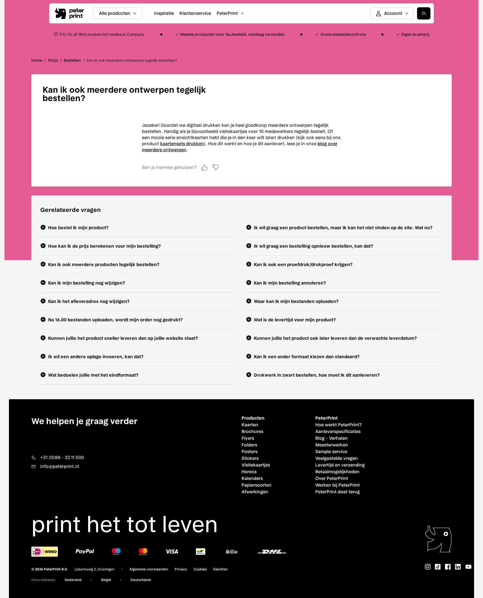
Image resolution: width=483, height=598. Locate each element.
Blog (320, 438)
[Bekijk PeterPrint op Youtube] (468, 566)
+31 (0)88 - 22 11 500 (62, 457)
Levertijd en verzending (340, 465)
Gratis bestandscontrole (343, 34)
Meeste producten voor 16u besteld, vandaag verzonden (232, 34)
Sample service (331, 451)
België (106, 580)
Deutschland (141, 580)
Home (36, 60)
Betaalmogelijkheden (337, 471)
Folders (249, 445)
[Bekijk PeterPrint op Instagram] (427, 567)
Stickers (250, 458)
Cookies (200, 569)
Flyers (248, 438)
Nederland (73, 580)
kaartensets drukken (182, 143)
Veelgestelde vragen (336, 458)
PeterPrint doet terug (337, 491)
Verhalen (338, 438)
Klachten (220, 569)
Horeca (249, 471)
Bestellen (72, 60)
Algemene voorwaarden (148, 569)
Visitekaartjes (256, 465)
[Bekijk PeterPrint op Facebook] (448, 567)
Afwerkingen (255, 491)
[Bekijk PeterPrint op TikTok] (438, 567)
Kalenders (252, 478)
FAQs (53, 60)
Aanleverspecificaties (338, 431)
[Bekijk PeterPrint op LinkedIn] (458, 567)
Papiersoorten (256, 485)
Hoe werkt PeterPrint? (338, 424)
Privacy (181, 569)
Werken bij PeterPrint (337, 485)
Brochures (252, 431)
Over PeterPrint (331, 478)
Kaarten (250, 424)
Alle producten (114, 13)
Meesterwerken (331, 445)
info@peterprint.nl (59, 466)
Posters (249, 451)
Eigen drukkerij (415, 34)
